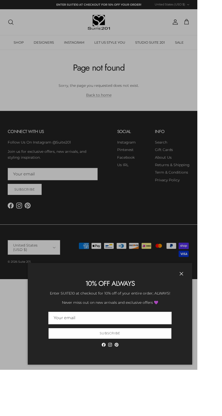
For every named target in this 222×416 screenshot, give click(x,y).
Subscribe (110, 333)
